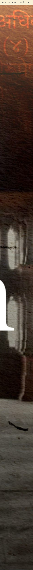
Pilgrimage (20, 2)
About (6, 2)
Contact (9, 2)
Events (12, 2)
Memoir (15, 2)
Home (3, 2)
